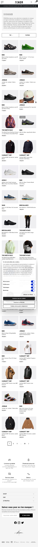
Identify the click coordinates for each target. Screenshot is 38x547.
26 (24, 443)
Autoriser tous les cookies (19, 298)
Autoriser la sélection (19, 302)
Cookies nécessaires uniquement (19, 306)
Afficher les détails (28, 294)
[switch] (33, 284)
